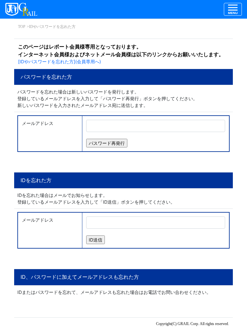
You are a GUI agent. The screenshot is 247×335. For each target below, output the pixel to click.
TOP (21, 26)
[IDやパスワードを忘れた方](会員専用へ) (59, 61)
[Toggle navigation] (233, 9)
